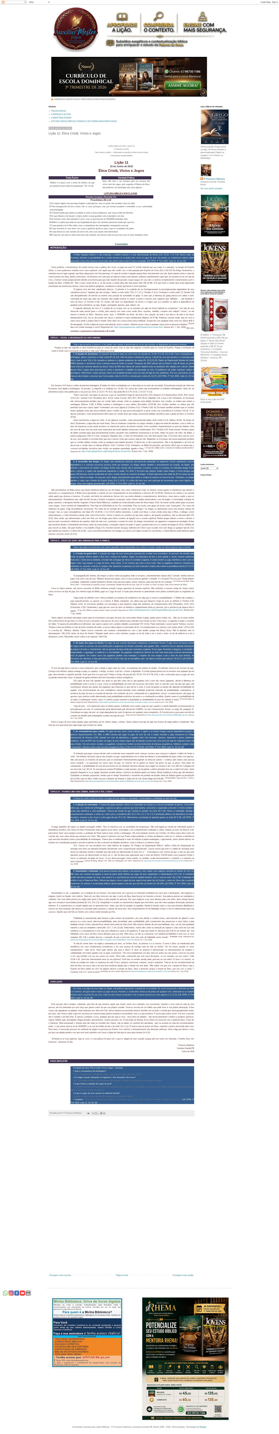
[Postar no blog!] (95, 1113)
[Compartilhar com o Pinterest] (104, 1113)
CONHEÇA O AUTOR (61, 114)
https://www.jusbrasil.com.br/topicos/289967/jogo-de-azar (168, 715)
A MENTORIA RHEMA (61, 118)
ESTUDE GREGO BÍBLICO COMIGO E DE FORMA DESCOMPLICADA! (84, 121)
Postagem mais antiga (183, 1275)
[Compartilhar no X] (98, 1113)
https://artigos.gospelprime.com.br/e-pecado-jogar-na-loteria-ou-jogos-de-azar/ (127, 702)
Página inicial (122, 1275)
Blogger (202, 1427)
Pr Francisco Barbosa (214, 179)
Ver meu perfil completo (211, 188)
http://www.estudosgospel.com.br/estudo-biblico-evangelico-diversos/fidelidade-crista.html (102, 939)
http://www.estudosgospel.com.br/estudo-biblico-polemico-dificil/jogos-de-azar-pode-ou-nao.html (119, 781)
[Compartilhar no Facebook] (101, 1113)
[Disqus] (121, 1159)
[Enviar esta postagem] (88, 1113)
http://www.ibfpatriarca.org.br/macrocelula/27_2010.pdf (151, 971)
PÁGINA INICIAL (58, 111)
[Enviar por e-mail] (93, 1113)
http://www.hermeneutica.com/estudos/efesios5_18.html (163, 861)
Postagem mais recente (60, 1275)
